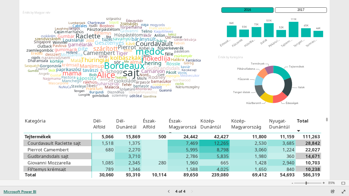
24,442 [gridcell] (190, 136)
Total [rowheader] (30, 174)
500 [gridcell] (162, 136)
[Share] (332, 191)
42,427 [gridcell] (221, 136)
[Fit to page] (342, 183)
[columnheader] (103, 125)
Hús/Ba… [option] (249, 43)
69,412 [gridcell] (259, 174)
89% (331, 183)
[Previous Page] (168, 191)
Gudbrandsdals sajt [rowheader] (48, 156)
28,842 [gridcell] (313, 143)
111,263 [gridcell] (311, 136)
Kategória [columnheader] (35, 121)
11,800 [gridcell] (259, 136)
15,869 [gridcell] (133, 136)
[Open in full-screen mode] (343, 192)
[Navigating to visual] (114, 60)
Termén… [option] (311, 43)
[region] (174, 90)
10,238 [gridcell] (313, 169)
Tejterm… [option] (286, 43)
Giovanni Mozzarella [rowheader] (49, 163)
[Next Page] (191, 191)
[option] (231, 31)
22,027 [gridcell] (313, 149)
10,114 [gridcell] (159, 174)
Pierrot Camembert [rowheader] (48, 149)
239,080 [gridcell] (220, 174)
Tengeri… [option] (299, 43)
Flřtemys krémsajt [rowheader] (47, 169)
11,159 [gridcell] (287, 136)
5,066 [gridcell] (108, 136)
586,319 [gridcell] (311, 174)
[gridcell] (103, 143)
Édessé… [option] (225, 42)
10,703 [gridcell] (313, 163)
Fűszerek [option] (237, 43)
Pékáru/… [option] (274, 43)
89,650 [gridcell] (190, 174)
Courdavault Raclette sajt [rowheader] (54, 143)
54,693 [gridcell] (287, 174)
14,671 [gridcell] (313, 156)
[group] (274, 9)
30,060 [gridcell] (106, 174)
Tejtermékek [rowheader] (38, 136)
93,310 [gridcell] (133, 174)
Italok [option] (263, 41)
